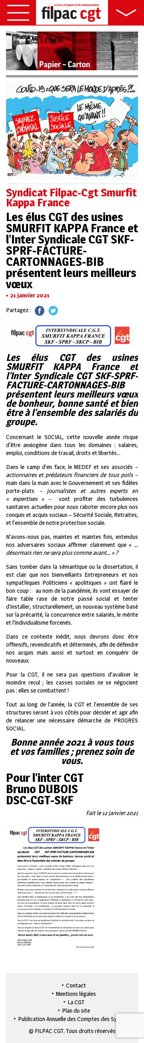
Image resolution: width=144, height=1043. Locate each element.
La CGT (76, 1002)
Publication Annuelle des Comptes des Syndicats (76, 1019)
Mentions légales (76, 993)
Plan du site (76, 1010)
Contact (76, 985)
